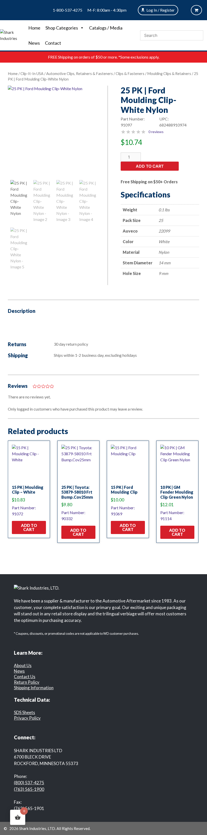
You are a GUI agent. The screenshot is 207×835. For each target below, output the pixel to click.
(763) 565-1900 (29, 789)
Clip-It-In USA (31, 73)
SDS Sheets (24, 712)
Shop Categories (61, 28)
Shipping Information (34, 687)
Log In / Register (160, 10)
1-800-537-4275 (67, 10)
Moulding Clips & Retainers (169, 73)
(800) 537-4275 (29, 782)
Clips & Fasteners (130, 73)
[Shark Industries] (13, 34)
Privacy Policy (27, 718)
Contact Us (24, 676)
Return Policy (26, 682)
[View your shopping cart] (196, 10)
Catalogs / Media (105, 28)
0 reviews (156, 132)
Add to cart (150, 166)
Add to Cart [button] (29, 527)
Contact (53, 43)
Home (34, 28)
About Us (23, 665)
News (34, 43)
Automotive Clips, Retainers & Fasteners (79, 73)
